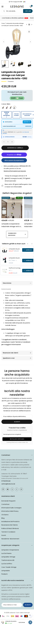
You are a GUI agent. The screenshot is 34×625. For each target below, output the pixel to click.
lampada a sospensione (10, 550)
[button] (30, 42)
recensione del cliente (9, 525)
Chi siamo (4, 515)
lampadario (5, 571)
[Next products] (32, 243)
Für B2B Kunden (16, 114)
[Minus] (4, 141)
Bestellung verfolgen (17, 439)
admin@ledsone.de (8, 484)
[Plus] (12, 141)
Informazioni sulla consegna (11, 508)
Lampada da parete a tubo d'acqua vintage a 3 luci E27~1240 (15, 249)
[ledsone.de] (17, 6)
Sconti (3, 535)
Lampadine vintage (8, 557)
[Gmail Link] (24, 2)
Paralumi (4, 574)
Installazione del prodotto (10, 521)
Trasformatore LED (7, 560)
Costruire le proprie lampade (15, 18)
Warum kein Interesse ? (6, 114)
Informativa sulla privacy (9, 511)
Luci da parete (6, 553)
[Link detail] (3, 489)
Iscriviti (17, 422)
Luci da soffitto (6, 564)
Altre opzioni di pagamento (14, 160)
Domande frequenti (8, 501)
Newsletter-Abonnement (10, 539)
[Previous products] (28, 243)
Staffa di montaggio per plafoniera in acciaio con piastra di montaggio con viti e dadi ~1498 (15, 268)
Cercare (28, 11)
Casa (3, 23)
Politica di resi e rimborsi (10, 528)
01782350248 (5, 481)
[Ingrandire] (29, 32)
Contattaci (5, 504)
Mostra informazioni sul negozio (15, 171)
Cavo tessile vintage (8, 567)
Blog (2, 518)
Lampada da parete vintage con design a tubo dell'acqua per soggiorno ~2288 (15, 258)
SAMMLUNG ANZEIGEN (12, 234)
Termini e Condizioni (8, 532)
